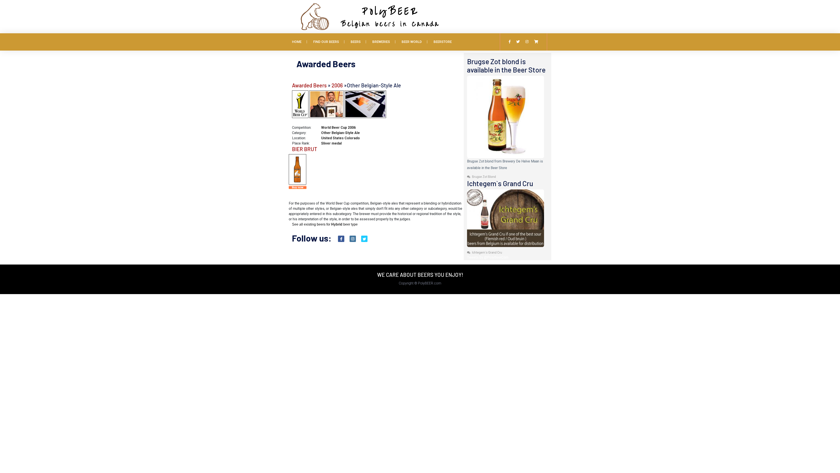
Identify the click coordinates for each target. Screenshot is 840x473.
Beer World (412, 42)
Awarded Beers (309, 85)
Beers (355, 42)
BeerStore (443, 42)
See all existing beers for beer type (325, 224)
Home (296, 42)
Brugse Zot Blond (483, 176)
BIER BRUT (304, 149)
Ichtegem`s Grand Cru (486, 252)
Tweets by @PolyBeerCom (487, 257)
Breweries (381, 42)
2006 (337, 85)
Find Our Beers (326, 42)
